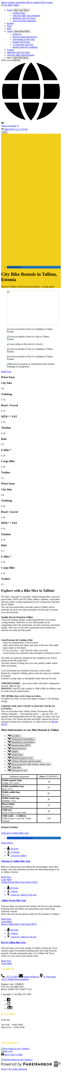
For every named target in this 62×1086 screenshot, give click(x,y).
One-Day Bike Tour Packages (26, 15)
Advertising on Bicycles (24, 39)
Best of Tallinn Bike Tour (13, 942)
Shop (9, 26)
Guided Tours (19, 13)
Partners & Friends (21, 42)
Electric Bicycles (18, 748)
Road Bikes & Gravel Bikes (22, 742)
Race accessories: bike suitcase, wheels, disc (30, 764)
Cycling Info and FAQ (23, 44)
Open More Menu (21, 58)
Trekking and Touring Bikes (22, 739)
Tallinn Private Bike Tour (13, 900)
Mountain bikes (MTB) (20, 745)
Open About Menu (21, 31)
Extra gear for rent (19, 770)
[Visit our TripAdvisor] (10, 1008)
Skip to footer (46, 2)
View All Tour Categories (24, 20)
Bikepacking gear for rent (21, 758)
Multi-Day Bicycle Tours (24, 18)
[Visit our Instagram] (8, 1004)
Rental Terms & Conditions (25, 47)
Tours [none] (9, 10)
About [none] (10, 31)
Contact (10, 50)
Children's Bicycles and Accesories (26, 761)
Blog (9, 28)
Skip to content (33, 2)
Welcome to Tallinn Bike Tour (15, 861)
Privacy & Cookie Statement (14, 1069)
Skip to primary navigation (13, 2)
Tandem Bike (16, 755)
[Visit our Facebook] (8, 1000)
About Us (17, 34)
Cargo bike (15, 767)
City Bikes (15, 736)
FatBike (14, 752)
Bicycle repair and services (25, 37)
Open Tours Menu (21, 10)
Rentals (10, 23)
